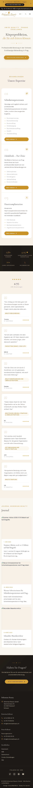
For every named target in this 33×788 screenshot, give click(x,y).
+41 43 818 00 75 (9, 718)
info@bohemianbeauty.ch (11, 723)
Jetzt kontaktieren (15, 681)
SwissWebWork (13, 785)
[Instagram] (14, 774)
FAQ (2, 760)
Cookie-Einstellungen (7, 757)
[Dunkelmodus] (25, 14)
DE (20, 14)
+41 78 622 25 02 (9, 736)
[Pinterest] (18, 774)
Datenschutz (5, 754)
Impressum (4, 749)
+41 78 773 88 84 (9, 721)
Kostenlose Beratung (14, 4)
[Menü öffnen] (30, 14)
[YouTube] (23, 774)
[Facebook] (10, 774)
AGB (2, 752)
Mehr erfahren (10, 139)
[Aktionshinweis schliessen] (30, 3)
